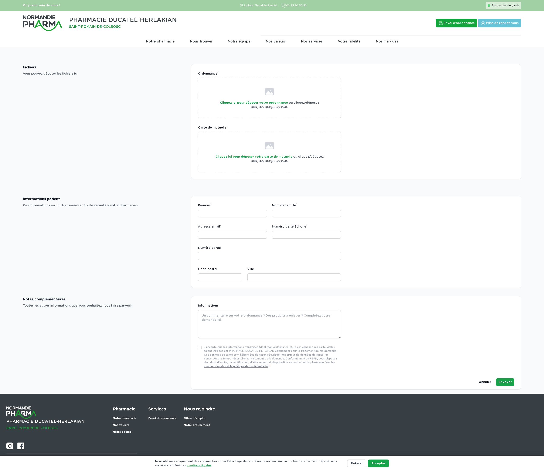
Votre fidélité (349, 41)
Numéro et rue (209, 247)
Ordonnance (208, 73)
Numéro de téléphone (289, 226)
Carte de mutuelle (212, 127)
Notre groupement (197, 425)
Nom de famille (284, 205)
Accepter (378, 463)
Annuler (485, 382)
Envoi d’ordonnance (162, 418)
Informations (208, 305)
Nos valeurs (276, 41)
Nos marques (387, 41)
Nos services (312, 41)
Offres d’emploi (194, 418)
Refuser (357, 463)
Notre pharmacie (160, 41)
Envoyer (505, 382)
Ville (250, 269)
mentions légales (199, 465)
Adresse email (209, 226)
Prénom (204, 205)
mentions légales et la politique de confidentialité (236, 366)
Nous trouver (201, 41)
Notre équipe (239, 41)
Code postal (207, 269)
